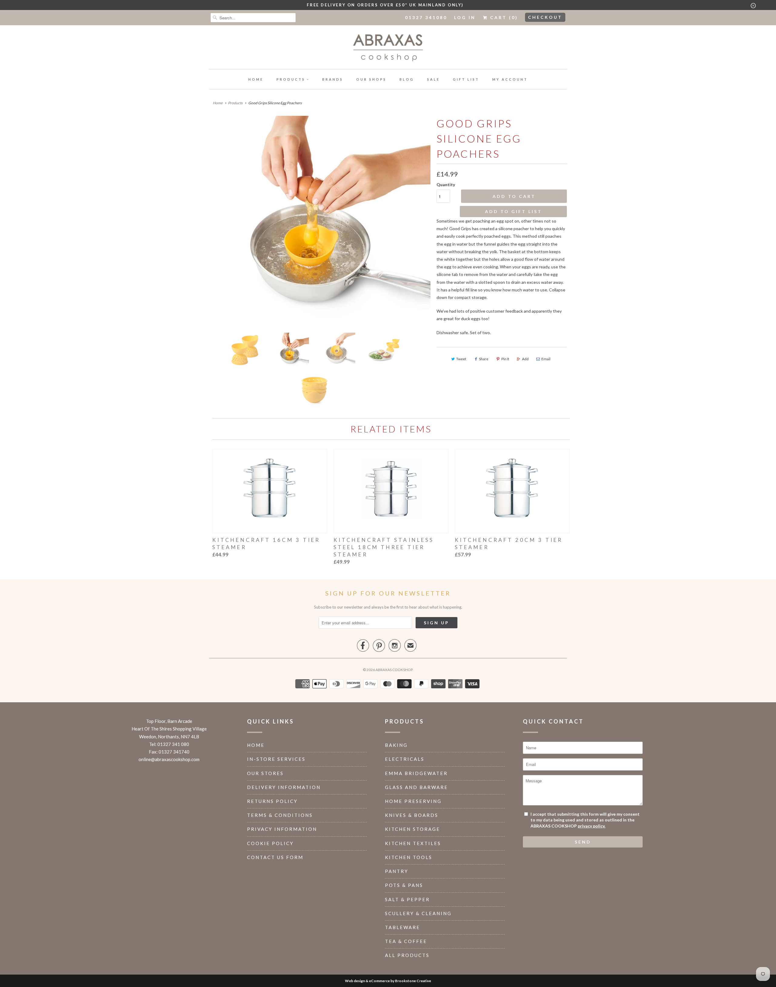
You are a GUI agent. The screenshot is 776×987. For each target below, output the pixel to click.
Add (525, 359)
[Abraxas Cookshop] (388, 48)
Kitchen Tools (408, 857)
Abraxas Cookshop (394, 669)
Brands (332, 79)
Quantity (445, 184)
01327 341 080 (173, 744)
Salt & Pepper (407, 899)
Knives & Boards (411, 815)
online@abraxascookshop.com (169, 759)
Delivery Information (284, 787)
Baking (396, 745)
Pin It (505, 359)
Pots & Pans (404, 885)
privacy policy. (591, 825)
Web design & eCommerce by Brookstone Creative (388, 981)
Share (483, 359)
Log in (465, 17)
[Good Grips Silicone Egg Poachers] (319, 222)
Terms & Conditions (280, 815)
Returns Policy (272, 801)
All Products (407, 955)
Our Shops (371, 79)
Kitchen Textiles (413, 843)
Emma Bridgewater (416, 773)
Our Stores (265, 773)
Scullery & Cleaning (418, 913)
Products (290, 79)
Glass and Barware (416, 787)
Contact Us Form (275, 857)
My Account (510, 79)
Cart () (503, 17)
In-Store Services (276, 759)
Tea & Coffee (406, 941)
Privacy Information (282, 829)
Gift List (466, 79)
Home (255, 79)
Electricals (404, 759)
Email (545, 359)
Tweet (461, 359)
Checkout (545, 17)
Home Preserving (413, 801)
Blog (407, 79)
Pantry (396, 871)
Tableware (402, 927)
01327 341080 (426, 17)
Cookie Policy (270, 843)
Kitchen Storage (412, 829)
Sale (433, 79)
